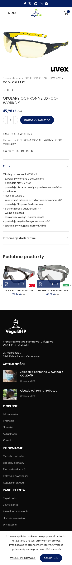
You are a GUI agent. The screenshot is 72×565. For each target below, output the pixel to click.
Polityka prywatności (15, 475)
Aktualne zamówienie (15, 511)
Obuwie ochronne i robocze (38, 391)
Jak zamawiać (11, 414)
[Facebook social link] (25, 3)
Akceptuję (51, 557)
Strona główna (12, 78)
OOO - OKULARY (14, 82)
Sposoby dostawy (13, 462)
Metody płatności (13, 456)
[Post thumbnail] (10, 376)
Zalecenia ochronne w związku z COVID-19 (41, 374)
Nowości (8, 427)
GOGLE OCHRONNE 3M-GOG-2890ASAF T (19, 292)
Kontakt (8, 440)
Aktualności (10, 433)
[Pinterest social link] (35, 3)
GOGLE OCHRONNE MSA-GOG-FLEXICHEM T (53, 292)
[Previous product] (5, 90)
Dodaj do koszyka (37, 119)
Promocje (8, 420)
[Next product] (12, 90)
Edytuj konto (10, 504)
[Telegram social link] (46, 3)
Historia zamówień (14, 518)
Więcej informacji (23, 557)
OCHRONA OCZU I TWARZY (43, 78)
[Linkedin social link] (41, 3)
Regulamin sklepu (13, 482)
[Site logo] (36, 12)
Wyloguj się (10, 524)
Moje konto (10, 498)
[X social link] (30, 3)
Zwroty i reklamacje (14, 469)
